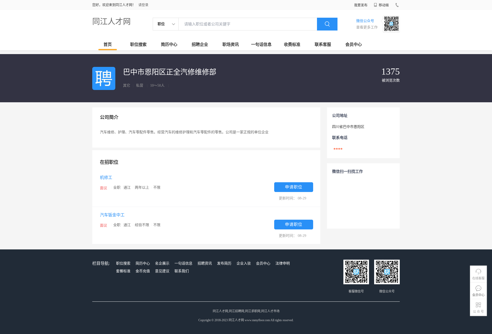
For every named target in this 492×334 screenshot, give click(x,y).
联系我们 (182, 271)
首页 (108, 44)
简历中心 (169, 44)
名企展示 (162, 263)
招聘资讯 (205, 263)
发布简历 (224, 263)
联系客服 (323, 44)
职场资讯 (230, 44)
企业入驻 (244, 263)
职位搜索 (138, 44)
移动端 (383, 5)
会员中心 (353, 44)
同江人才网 (111, 21)
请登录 (143, 5)
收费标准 (292, 44)
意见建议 (162, 271)
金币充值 (143, 271)
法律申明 (282, 263)
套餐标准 (123, 271)
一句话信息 (261, 44)
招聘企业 (200, 44)
